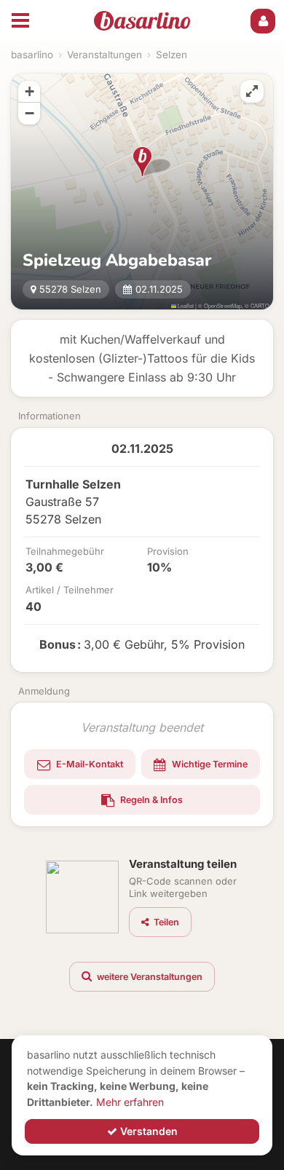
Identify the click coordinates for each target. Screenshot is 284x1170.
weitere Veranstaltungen (148, 976)
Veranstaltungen (104, 54)
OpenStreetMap (223, 305)
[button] (142, 161)
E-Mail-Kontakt (88, 764)
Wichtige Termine (209, 764)
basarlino (32, 54)
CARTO (260, 305)
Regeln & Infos (150, 799)
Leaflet (185, 305)
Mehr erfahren (130, 1102)
